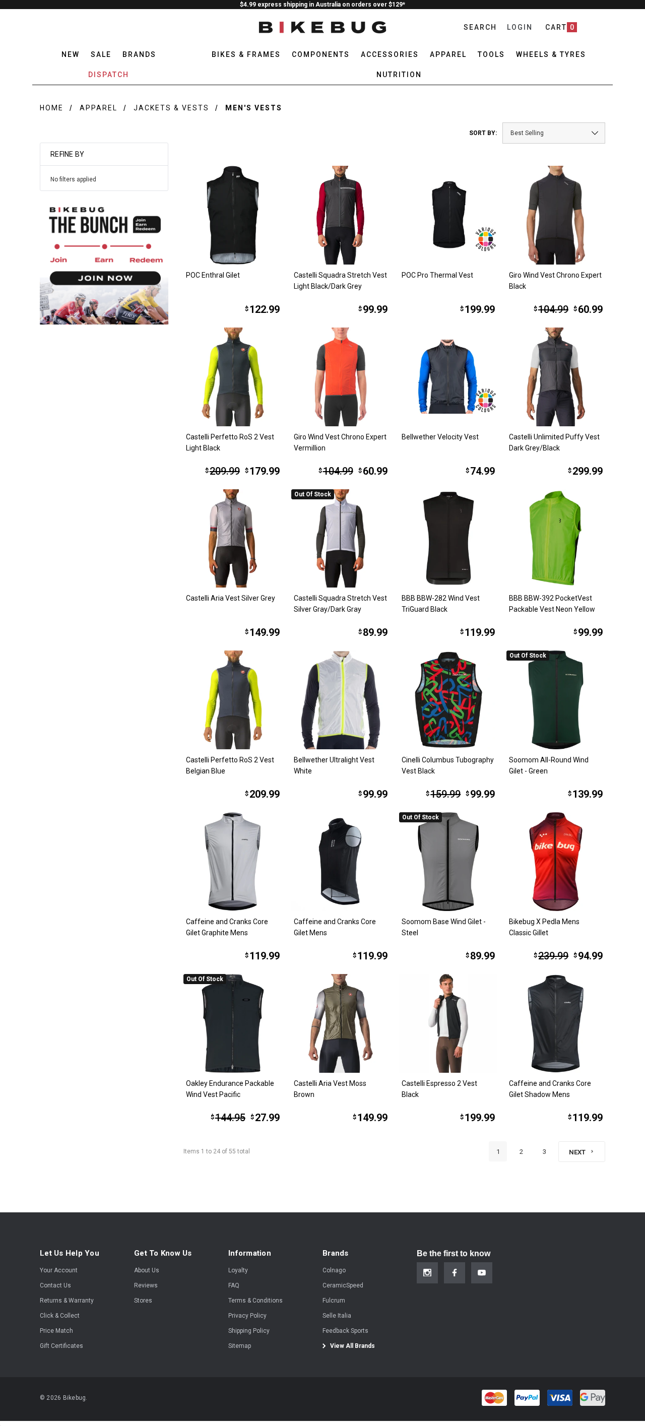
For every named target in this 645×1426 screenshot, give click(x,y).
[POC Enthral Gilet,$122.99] (232, 215)
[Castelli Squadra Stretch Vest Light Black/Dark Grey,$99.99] (340, 215)
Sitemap (239, 1345)
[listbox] (553, 133)
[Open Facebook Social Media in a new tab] (454, 1272)
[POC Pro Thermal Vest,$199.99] (448, 215)
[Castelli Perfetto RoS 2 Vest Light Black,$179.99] (232, 377)
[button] (104, 260)
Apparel (98, 108)
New (70, 54)
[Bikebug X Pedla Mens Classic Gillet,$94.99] (555, 861)
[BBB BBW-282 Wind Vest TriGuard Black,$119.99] (448, 538)
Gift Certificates (61, 1345)
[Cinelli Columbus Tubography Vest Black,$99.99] (448, 700)
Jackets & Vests (171, 108)
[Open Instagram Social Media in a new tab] (427, 1272)
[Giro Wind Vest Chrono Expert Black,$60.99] (555, 215)
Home (51, 108)
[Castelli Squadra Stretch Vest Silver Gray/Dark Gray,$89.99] (340, 538)
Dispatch (108, 75)
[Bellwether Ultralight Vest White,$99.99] (340, 700)
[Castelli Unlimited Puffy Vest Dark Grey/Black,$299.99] (555, 377)
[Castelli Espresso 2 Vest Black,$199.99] (448, 1023)
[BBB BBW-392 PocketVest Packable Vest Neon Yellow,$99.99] (555, 538)
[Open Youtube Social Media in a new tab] (481, 1272)
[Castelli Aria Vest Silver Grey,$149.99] (232, 538)
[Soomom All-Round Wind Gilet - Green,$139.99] (555, 700)
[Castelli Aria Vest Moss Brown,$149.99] (340, 1023)
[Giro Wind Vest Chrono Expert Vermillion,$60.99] (340, 377)
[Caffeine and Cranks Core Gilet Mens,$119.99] (340, 861)
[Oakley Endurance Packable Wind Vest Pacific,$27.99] (232, 1023)
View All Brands (352, 1345)
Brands (139, 54)
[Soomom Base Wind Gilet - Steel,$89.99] (448, 861)
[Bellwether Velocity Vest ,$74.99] (448, 377)
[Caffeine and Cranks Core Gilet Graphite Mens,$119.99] (232, 861)
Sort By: (483, 133)
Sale (101, 54)
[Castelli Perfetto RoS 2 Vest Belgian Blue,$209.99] (232, 700)
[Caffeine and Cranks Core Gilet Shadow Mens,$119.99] (555, 1023)
